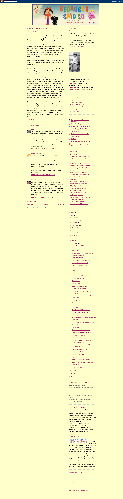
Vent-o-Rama (76, 268)
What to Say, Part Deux (78, 278)
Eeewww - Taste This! (76, 102)
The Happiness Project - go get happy (80, 197)
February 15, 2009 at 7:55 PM (42, 148)
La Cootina (34, 153)
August (74, 227)
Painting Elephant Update (79, 288)
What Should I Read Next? (77, 201)
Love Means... (76, 364)
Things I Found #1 (77, 273)
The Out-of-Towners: (75, 89)
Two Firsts (32, 31)
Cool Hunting (73, 161)
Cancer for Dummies (75, 111)
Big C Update (76, 357)
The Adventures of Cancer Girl (80, 134)
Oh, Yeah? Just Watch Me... (77, 104)
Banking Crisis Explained (79, 367)
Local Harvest (73, 179)
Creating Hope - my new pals (78, 163)
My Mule (73, 139)
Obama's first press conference (81, 330)
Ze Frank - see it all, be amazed (79, 204)
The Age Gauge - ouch (76, 195)
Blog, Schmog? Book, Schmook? (81, 260)
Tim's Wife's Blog (76, 124)
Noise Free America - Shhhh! (78, 188)
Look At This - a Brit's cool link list (79, 181)
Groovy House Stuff (77, 275)
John (32, 129)
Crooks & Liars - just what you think (80, 165)
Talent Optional (76, 281)
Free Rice (72, 170)
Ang (32, 179)
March (74, 240)
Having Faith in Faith (78, 245)
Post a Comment (32, 201)
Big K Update (75, 327)
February (75, 243)
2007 (72, 376)
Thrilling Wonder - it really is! (78, 199)
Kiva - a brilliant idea (75, 177)
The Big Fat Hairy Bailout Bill (80, 312)
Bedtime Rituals (76, 248)
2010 (72, 212)
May (73, 235)
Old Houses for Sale (75, 190)
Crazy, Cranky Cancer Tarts (77, 100)
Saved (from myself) (77, 257)
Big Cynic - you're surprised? (78, 159)
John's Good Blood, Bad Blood (80, 126)
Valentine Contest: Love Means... (81, 359)
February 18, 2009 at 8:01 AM (42, 197)
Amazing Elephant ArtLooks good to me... (84, 322)
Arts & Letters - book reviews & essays (80, 156)
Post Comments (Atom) (41, 207)
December (75, 217)
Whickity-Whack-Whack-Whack (81, 310)
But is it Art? (75, 250)
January (74, 370)
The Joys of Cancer (75, 97)
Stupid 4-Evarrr (76, 300)
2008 (72, 373)
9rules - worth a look (75, 154)
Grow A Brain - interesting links (78, 172)
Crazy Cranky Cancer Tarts (79, 286)
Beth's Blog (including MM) (79, 129)
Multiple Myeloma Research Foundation (81, 186)
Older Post (61, 204)
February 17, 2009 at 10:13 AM (43, 175)
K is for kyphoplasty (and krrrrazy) (81, 332)
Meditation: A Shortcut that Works (81, 352)
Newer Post (30, 204)
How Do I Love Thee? (78, 354)
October (74, 222)
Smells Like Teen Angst (76, 106)
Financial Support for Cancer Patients (80, 168)
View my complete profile (77, 46)
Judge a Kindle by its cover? (80, 263)
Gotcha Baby (75, 131)
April (73, 238)
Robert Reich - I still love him (78, 192)
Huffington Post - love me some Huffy (80, 174)
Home (46, 204)
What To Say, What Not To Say (78, 109)
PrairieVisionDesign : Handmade (80, 141)
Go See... (74, 270)
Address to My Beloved (78, 335)
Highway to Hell (75, 136)
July (73, 230)
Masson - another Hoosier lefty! (79, 183)
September (75, 225)
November (75, 220)
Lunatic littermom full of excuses (81, 349)
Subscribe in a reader (75, 482)
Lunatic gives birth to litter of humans (82, 362)
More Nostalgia (76, 283)
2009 (72, 215)
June (73, 233)
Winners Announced (77, 324)
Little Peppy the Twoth (78, 315)
